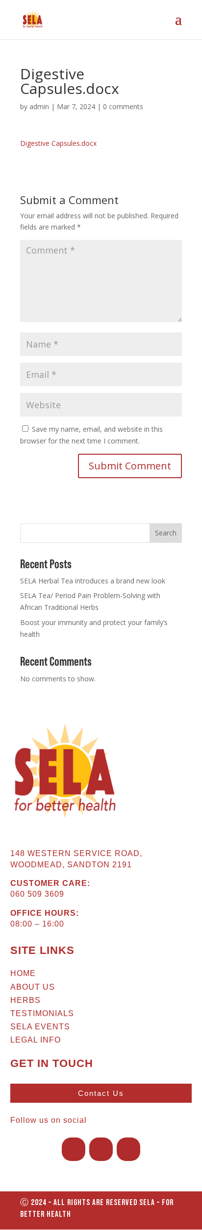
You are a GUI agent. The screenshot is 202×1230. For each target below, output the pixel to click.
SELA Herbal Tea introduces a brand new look (92, 580)
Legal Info (35, 1040)
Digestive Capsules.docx (58, 143)
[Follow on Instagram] (101, 1149)
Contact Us (101, 1093)
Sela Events (40, 1026)
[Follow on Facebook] (73, 1149)
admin (39, 106)
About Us (32, 987)
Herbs (25, 1000)
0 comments (123, 106)
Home (23, 973)
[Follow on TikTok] (128, 1149)
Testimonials (42, 1013)
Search (166, 532)
